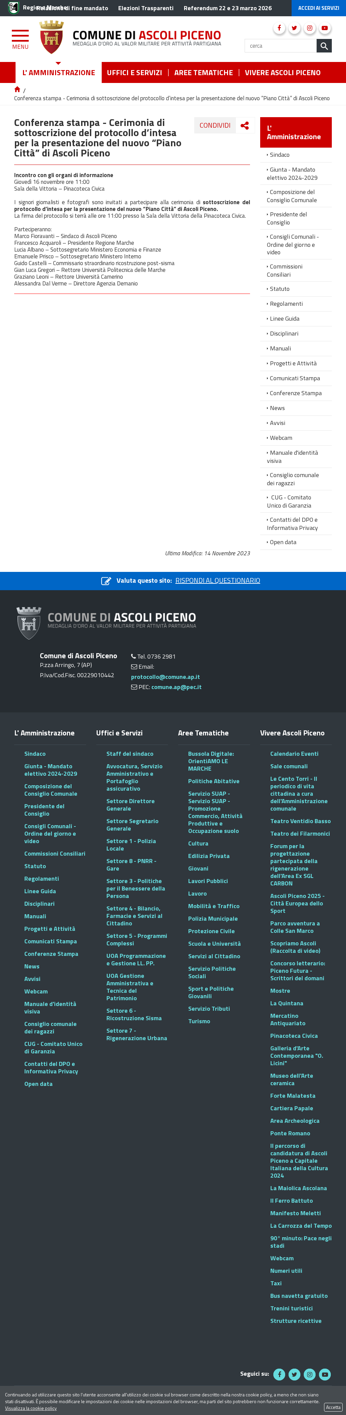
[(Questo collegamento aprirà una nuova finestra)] (279, 28)
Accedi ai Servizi (318, 8)
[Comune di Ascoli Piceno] (142, 39)
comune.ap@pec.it (176, 686)
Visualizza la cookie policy (31, 1408)
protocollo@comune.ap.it (165, 676)
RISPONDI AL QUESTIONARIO (217, 580)
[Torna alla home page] (17, 89)
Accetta (333, 1407)
